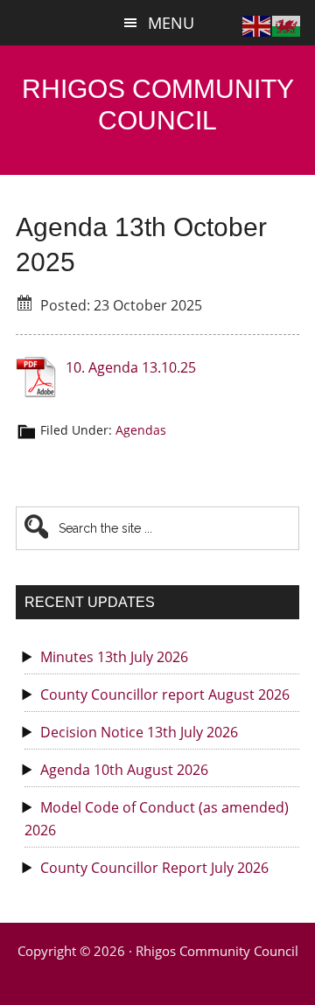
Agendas (141, 430)
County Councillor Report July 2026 (154, 867)
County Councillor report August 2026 (165, 694)
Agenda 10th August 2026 (124, 769)
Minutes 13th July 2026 (114, 657)
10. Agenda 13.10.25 (131, 367)
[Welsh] (287, 24)
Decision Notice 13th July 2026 (139, 732)
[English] (257, 24)
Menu (171, 22)
